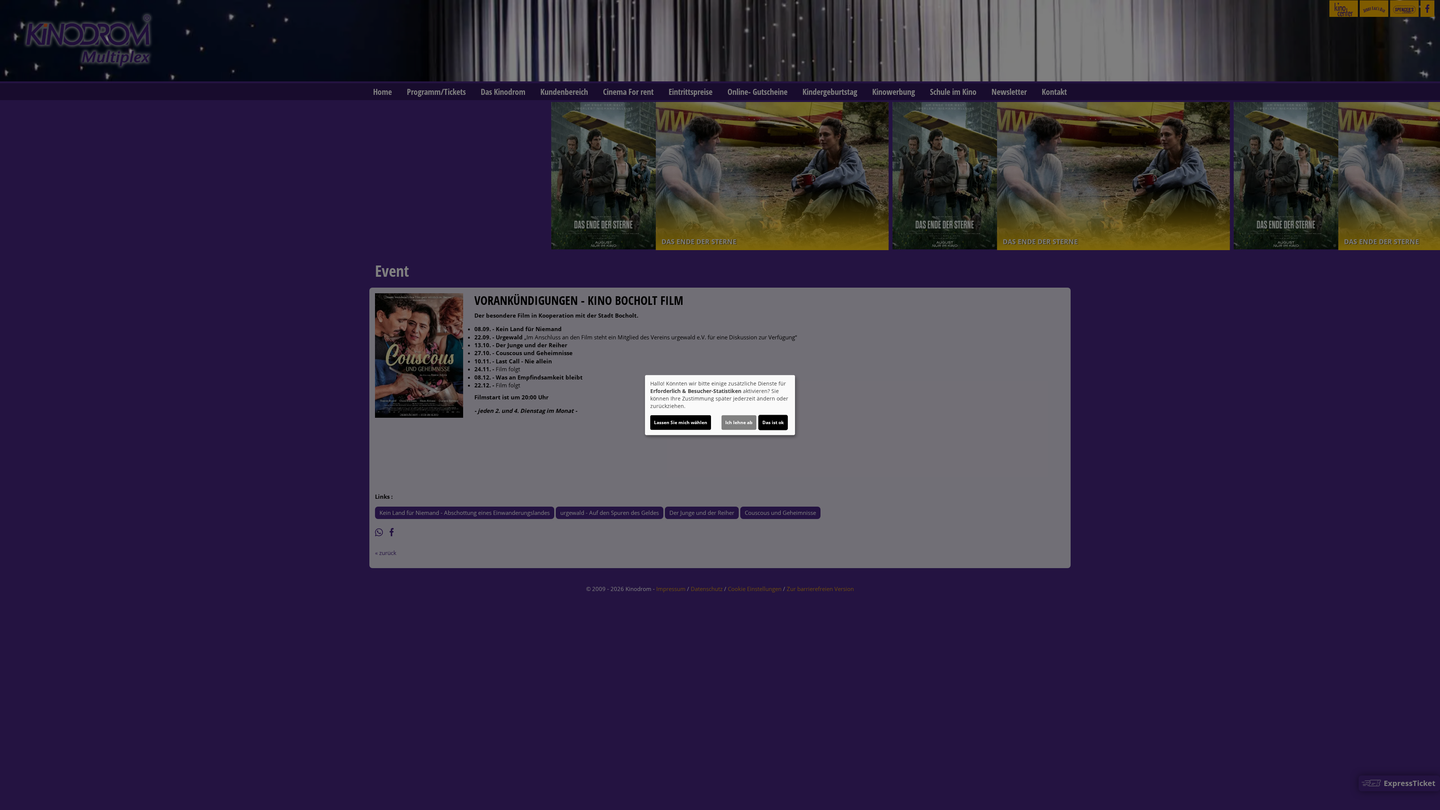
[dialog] (720, 405)
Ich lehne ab (739, 422)
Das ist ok (773, 422)
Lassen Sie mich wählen (680, 422)
